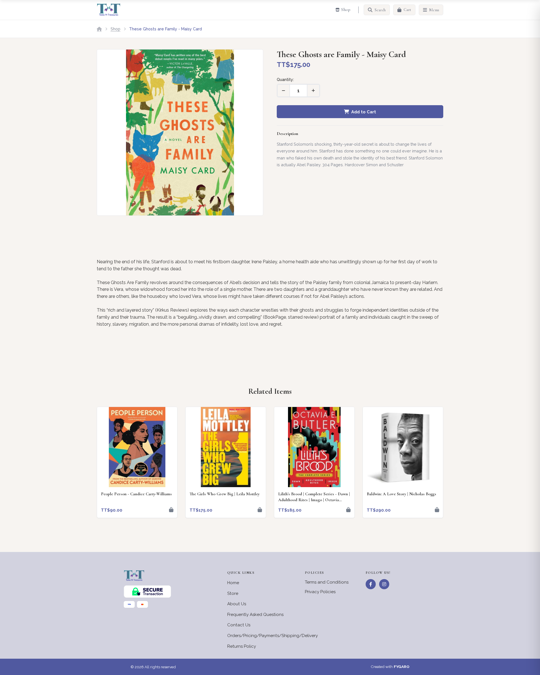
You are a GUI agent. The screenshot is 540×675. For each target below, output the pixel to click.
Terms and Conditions (326, 582)
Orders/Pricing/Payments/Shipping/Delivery (272, 635)
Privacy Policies (320, 591)
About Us (236, 603)
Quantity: (285, 79)
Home (233, 582)
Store (232, 593)
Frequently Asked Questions (255, 614)
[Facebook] (371, 584)
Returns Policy (241, 646)
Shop (115, 28)
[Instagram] (384, 584)
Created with (390, 666)
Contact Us (238, 624)
